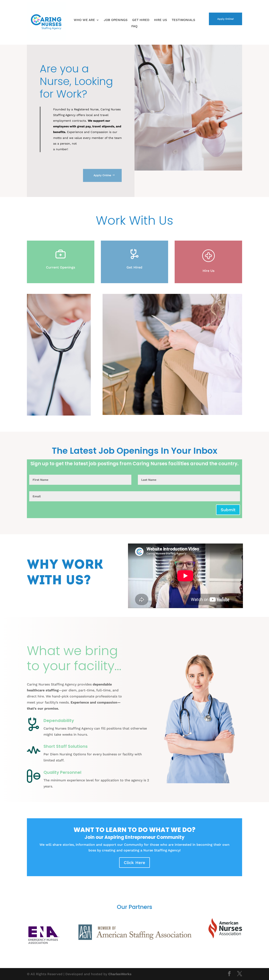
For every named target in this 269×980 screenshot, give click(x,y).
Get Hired (140, 20)
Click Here (134, 862)
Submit (228, 509)
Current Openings (60, 267)
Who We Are (84, 20)
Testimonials (183, 20)
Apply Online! (225, 18)
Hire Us (160, 20)
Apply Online (102, 175)
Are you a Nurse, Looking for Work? (76, 81)
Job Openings (116, 20)
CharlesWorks (120, 974)
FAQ (134, 26)
